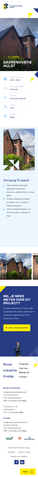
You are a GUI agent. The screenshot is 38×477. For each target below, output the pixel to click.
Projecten (23, 364)
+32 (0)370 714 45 (10, 407)
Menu (25, 472)
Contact (23, 377)
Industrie (10, 370)
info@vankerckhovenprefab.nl (15, 422)
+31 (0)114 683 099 (10, 425)
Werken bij (24, 372)
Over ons (23, 368)
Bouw (12, 117)
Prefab (8, 376)
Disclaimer (11, 452)
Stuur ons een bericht (18, 328)
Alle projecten (14, 57)
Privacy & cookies (24, 452)
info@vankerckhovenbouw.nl (15, 392)
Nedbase (24, 456)
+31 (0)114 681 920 (10, 395)
